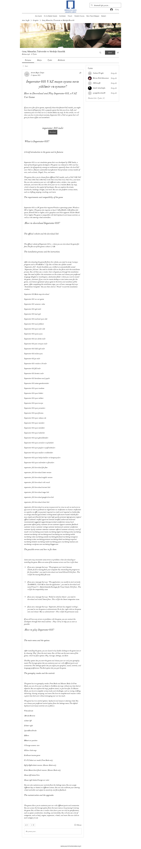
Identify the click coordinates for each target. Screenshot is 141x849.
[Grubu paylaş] (118, 52)
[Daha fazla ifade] (32, 825)
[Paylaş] (80, 72)
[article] (53, 453)
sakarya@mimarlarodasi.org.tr (70, 846)
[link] (28, 60)
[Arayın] (100, 53)
